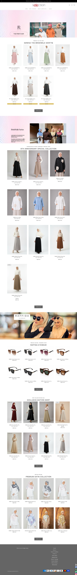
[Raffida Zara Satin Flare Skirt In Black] (30, 412)
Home (26, 8)
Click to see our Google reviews (22, 548)
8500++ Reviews (32, 8)
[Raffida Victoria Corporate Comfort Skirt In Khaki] (38, 165)
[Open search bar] (69, 5)
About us (54, 550)
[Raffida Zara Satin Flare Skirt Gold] (14, 443)
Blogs (50, 8)
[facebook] (76, 567)
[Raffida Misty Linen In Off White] (60, 202)
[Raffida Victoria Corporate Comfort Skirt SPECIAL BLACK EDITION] (17, 165)
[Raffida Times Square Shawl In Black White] (46, 489)
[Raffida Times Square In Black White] (14, 489)
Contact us (55, 554)
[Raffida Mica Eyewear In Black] (30, 372)
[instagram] (76, 574)
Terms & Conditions (54, 552)
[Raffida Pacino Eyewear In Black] (30, 352)
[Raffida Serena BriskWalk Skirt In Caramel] (62, 55)
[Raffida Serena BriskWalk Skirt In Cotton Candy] (14, 55)
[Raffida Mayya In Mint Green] (46, 518)
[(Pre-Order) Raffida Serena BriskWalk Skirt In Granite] (46, 86)
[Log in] (72, 5)
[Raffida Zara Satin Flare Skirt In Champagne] (46, 412)
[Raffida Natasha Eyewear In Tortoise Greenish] (46, 372)
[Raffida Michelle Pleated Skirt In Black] (38, 239)
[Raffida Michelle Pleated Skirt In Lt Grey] (17, 239)
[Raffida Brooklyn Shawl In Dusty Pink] (30, 489)
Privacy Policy (54, 555)
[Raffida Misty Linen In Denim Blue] (38, 202)
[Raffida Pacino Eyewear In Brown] (14, 352)
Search (54, 548)
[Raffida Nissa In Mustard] (62, 518)
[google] (76, 569)
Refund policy (54, 565)
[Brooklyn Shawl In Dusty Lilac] (30, 518)
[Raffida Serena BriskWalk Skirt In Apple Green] (46, 55)
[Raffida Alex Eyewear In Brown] (62, 352)
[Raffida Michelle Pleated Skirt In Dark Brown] (60, 239)
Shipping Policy (54, 557)
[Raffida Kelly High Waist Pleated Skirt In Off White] (62, 412)
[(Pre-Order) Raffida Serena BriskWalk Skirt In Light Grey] (30, 86)
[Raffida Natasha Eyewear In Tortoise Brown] (62, 372)
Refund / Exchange (54, 559)
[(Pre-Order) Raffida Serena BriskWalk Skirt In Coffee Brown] (14, 86)
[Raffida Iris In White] (17, 202)
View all (38, 110)
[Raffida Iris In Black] (60, 163)
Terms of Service (55, 563)
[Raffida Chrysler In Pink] (62, 489)
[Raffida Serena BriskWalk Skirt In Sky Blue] (30, 55)
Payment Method (54, 561)
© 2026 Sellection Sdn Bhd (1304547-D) (12, 571)
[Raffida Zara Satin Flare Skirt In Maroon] (14, 412)
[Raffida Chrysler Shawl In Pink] (14, 518)
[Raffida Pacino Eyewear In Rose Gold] (46, 352)
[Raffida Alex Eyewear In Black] (14, 370)
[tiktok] (76, 572)
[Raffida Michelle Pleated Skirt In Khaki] (17, 278)
